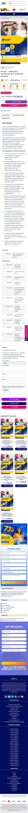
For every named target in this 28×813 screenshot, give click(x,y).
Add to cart (17, 102)
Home (2, 17)
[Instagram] (18, 696)
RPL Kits (7, 126)
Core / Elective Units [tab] (18, 115)
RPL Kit (13, 67)
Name (4, 373)
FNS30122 (5, 68)
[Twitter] (9, 696)
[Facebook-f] (6, 696)
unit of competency (13, 245)
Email (4, 379)
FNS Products (7, 17)
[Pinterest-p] (12, 696)
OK (8, 68)
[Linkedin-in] (15, 696)
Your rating (5, 360)
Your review (6, 365)
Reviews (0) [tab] (5, 118)
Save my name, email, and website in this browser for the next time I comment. (13, 387)
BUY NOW (15, 105)
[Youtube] (22, 696)
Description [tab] (5, 115)
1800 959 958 (19, 669)
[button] (14, 14)
